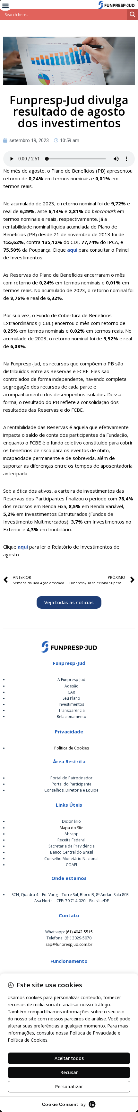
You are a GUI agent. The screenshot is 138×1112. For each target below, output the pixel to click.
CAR (71, 692)
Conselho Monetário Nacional (71, 858)
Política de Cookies (71, 748)
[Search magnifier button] (132, 14)
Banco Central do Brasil (71, 852)
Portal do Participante (71, 784)
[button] (5, 5)
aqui (72, 250)
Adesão (72, 686)
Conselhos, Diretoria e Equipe (71, 790)
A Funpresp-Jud (71, 679)
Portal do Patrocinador (71, 778)
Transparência (71, 710)
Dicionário (71, 821)
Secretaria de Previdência (71, 846)
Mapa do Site (71, 827)
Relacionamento (71, 716)
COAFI (71, 864)
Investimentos (71, 704)
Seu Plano (71, 698)
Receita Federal (71, 840)
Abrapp (72, 834)
